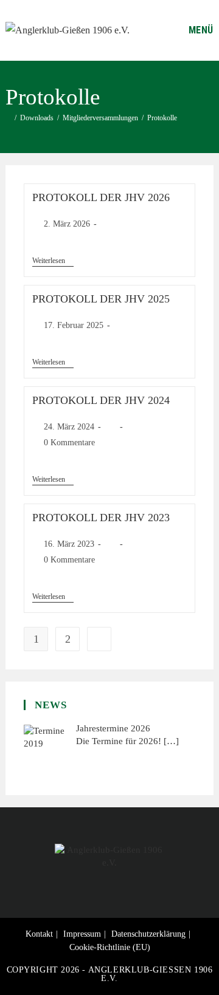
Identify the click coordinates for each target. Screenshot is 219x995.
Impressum (82, 934)
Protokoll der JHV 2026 (101, 197)
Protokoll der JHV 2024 (101, 400)
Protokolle (162, 118)
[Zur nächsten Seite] (99, 639)
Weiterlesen (53, 260)
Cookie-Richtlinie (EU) (109, 947)
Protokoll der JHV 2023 (101, 517)
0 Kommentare (69, 442)
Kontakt (39, 934)
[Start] (8, 118)
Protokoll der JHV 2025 (101, 299)
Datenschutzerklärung (148, 934)
